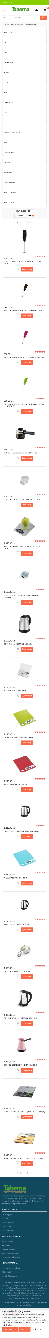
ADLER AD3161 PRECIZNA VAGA (15, 691)
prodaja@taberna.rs (9, 1276)
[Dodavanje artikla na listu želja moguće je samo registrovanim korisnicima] (18, 269)
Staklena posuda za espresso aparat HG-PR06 (20, 453)
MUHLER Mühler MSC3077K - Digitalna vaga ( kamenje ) (24, 1112)
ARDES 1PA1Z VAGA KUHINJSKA (15, 878)
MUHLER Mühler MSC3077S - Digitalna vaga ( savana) (23, 1159)
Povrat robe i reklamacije (11, 1257)
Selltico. (29, 1305)
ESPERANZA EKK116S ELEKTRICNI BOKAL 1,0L (20, 1018)
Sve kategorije (7, 1215)
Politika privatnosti (9, 1223)
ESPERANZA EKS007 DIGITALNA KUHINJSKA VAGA (22, 500)
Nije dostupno (27, 696)
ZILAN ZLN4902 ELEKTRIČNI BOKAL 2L (18, 644)
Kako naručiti (6, 1245)
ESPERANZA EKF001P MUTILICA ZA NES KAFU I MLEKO (24, 358)
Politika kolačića (8, 1227)
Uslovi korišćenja (8, 1231)
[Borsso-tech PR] (20, 10)
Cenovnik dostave (8, 1249)
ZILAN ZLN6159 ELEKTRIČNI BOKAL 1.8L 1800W (21, 831)
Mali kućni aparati (17, 24)
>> (35, 223)
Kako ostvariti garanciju (10, 1253)
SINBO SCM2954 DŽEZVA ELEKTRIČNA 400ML (20, 1065)
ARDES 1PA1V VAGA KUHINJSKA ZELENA (18, 738)
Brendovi (5, 1219)
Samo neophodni (10, 1329)
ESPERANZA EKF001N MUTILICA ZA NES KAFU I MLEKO (24, 311)
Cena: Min (19, 216)
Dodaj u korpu (27, 269)
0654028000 (7, 3)
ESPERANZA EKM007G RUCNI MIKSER (18, 971)
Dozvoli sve (24, 1329)
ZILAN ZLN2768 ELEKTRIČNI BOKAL (17, 925)
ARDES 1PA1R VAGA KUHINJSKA (15, 784)
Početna (6, 24)
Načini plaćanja (7, 1242)
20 (29, 211)
